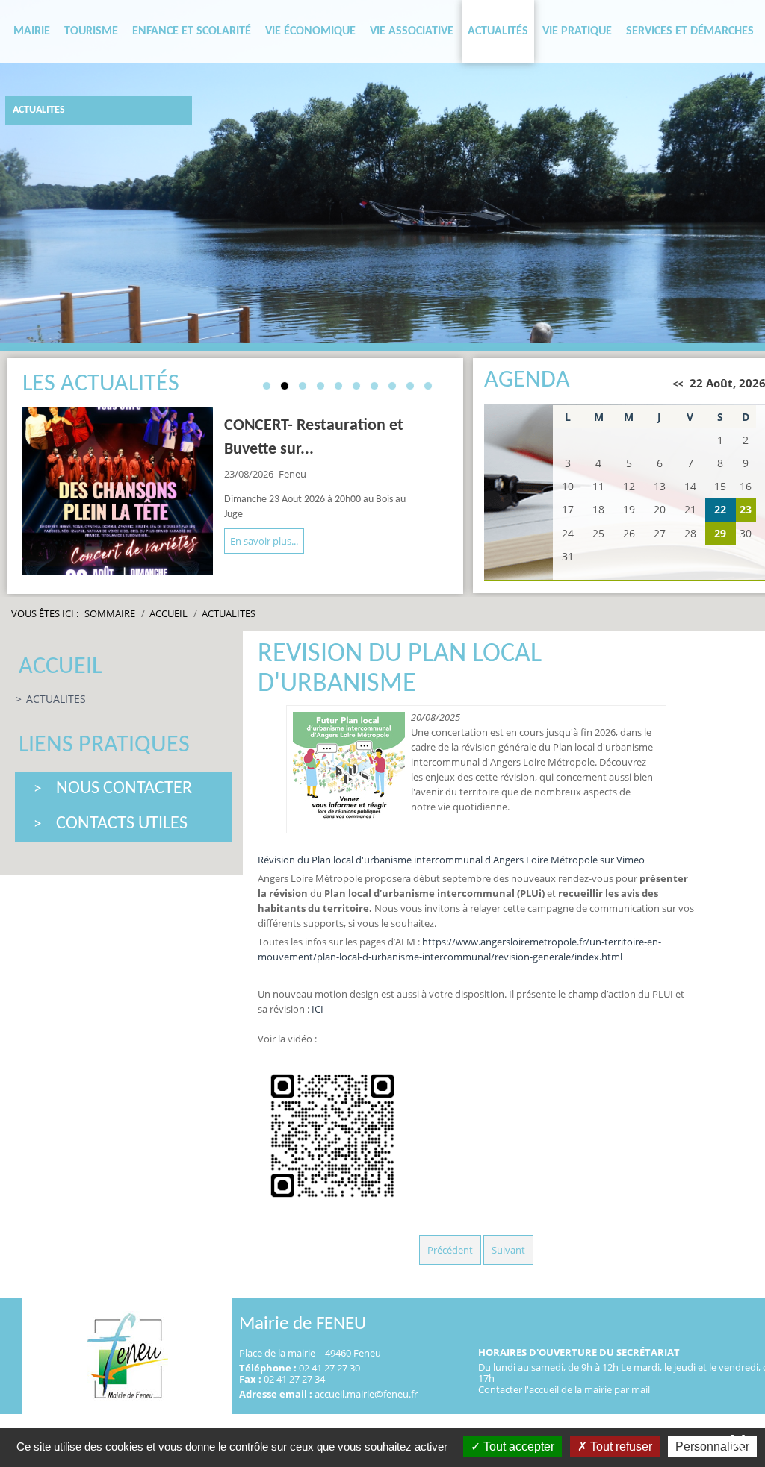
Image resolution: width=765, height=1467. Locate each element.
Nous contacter (124, 789)
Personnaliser (712, 1446)
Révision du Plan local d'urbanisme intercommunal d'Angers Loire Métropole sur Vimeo (451, 859)
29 (720, 533)
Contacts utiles (122, 824)
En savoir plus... (264, 541)
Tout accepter (517, 1446)
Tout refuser (619, 1446)
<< (677, 383)
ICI (317, 1009)
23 (746, 509)
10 (428, 385)
